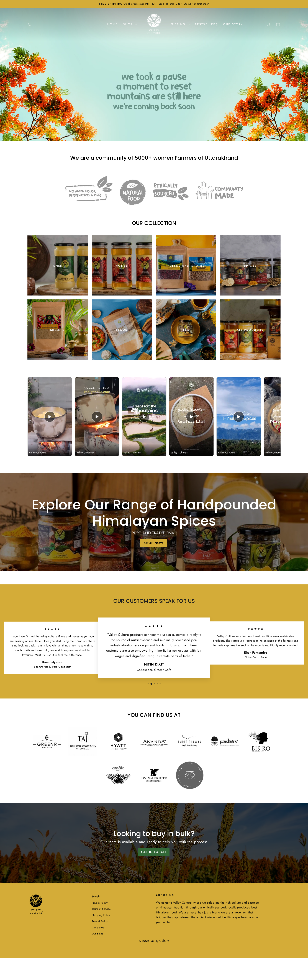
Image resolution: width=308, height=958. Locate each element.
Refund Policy (100, 921)
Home (112, 24)
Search (96, 896)
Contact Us (98, 927)
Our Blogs (97, 933)
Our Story (233, 24)
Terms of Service (101, 909)
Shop (128, 24)
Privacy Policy (100, 903)
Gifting (179, 24)
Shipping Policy (101, 915)
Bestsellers (206, 24)
